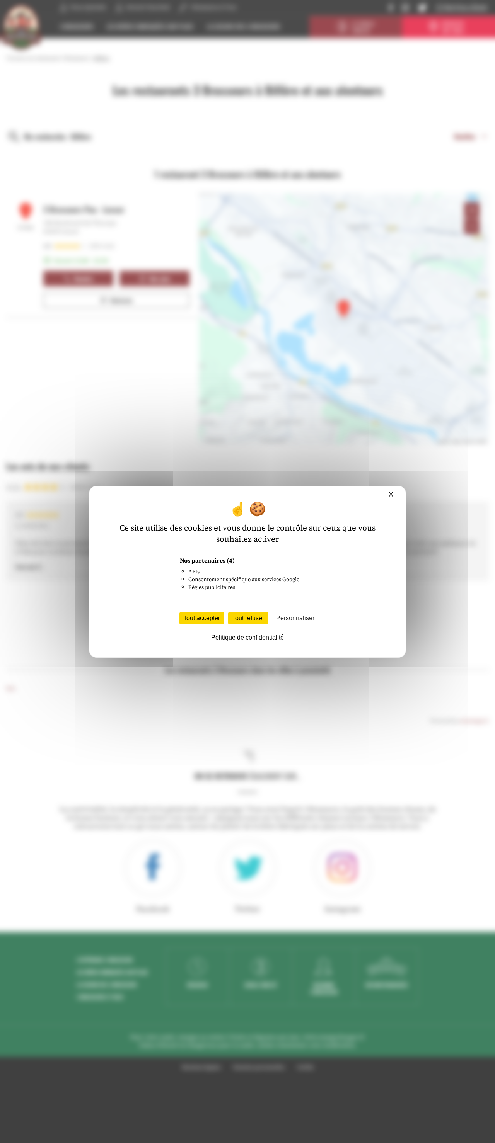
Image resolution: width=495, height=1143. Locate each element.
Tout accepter (201, 618)
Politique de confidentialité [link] (247, 637)
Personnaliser (295, 618)
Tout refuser (248, 618)
